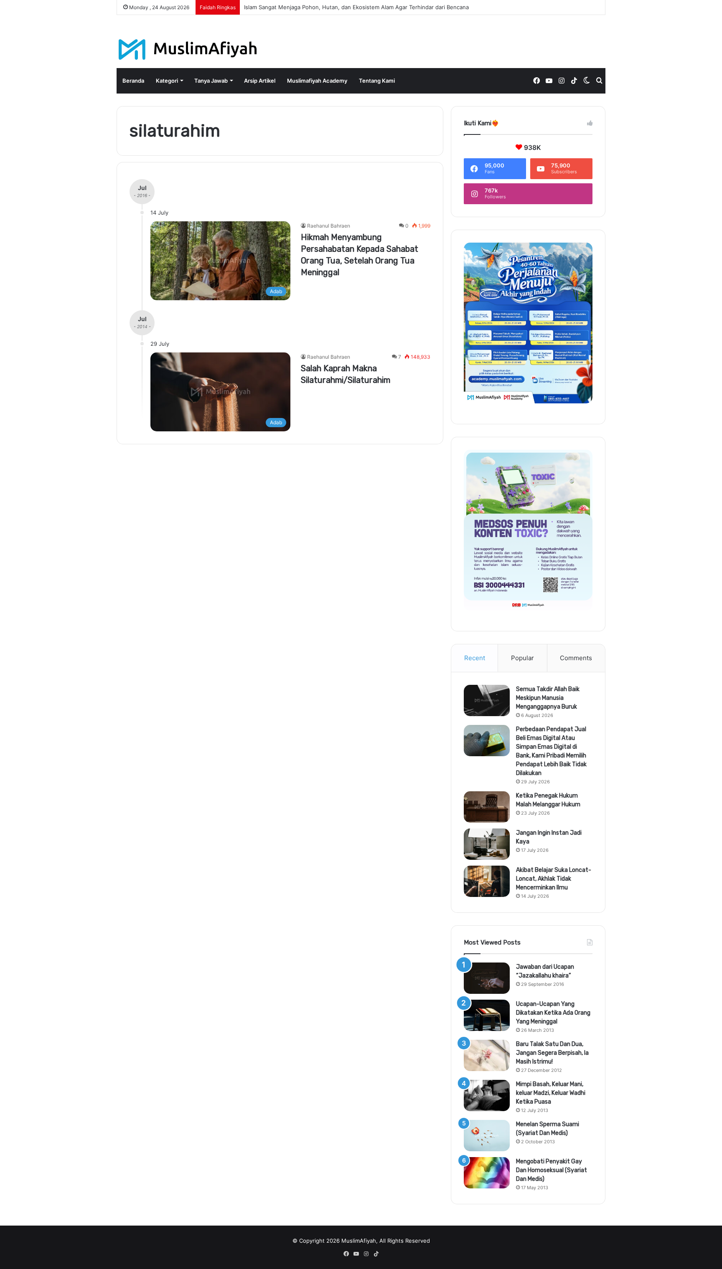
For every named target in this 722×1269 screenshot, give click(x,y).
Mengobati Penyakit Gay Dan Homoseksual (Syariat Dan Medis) (551, 1170)
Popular (522, 658)
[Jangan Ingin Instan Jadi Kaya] (487, 844)
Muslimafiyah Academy (317, 80)
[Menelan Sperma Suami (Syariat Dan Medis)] (487, 1135)
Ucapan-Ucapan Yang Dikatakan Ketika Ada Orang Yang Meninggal (553, 1013)
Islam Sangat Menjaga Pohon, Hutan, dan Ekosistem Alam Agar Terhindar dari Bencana (356, 7)
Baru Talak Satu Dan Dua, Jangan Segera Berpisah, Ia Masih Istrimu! (552, 1053)
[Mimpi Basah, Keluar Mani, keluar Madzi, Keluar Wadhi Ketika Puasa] (487, 1095)
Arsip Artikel (259, 80)
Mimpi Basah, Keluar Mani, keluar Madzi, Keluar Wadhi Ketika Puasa (550, 1093)
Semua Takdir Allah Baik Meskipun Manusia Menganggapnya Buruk (548, 698)
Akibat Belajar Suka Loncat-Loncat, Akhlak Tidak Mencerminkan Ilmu (553, 878)
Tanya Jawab (211, 80)
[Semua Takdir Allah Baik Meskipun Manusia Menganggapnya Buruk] (487, 700)
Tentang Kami (377, 80)
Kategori (167, 80)
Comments (576, 658)
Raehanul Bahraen (328, 226)
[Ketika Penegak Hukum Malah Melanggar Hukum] (487, 807)
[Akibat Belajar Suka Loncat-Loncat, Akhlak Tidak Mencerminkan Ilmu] (487, 881)
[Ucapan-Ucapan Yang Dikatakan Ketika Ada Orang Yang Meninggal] (487, 1015)
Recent (474, 658)
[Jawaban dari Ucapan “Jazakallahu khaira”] (487, 978)
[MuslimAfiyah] (188, 49)
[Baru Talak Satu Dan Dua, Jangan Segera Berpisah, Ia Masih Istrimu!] (487, 1055)
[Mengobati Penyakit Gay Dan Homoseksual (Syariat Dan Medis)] (487, 1172)
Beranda (133, 80)
